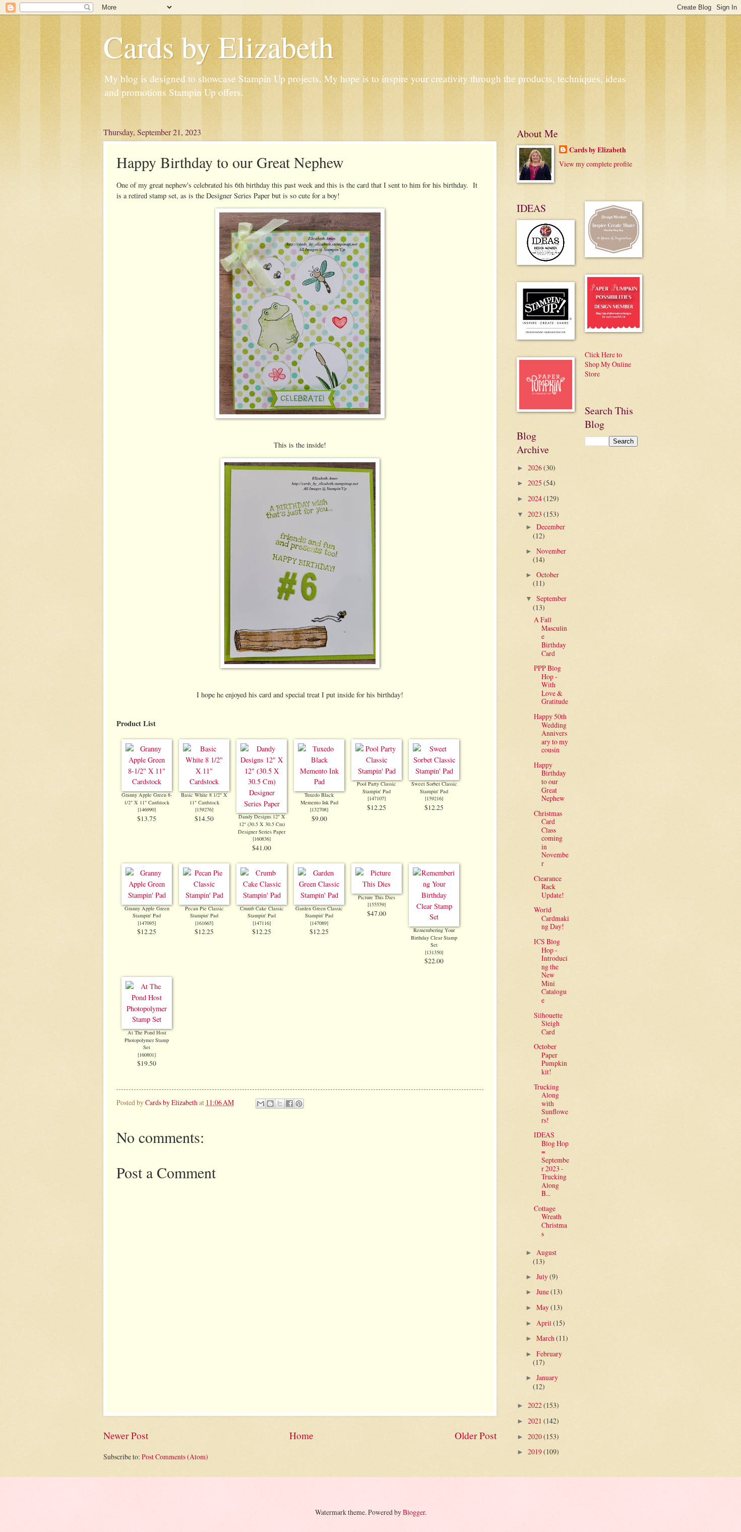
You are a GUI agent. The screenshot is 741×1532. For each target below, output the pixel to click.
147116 (261, 922)
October (547, 574)
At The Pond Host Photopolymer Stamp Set (147, 1040)
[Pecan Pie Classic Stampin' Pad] (204, 895)
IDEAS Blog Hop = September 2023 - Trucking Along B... (551, 1164)
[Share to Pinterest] (299, 1104)
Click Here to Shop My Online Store (608, 364)
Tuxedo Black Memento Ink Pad (319, 798)
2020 (535, 1436)
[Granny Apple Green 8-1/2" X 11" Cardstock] (146, 781)
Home (301, 1435)
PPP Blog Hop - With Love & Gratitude (551, 684)
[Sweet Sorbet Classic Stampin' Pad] (434, 771)
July (542, 1276)
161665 (204, 922)
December (550, 526)
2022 (535, 1405)
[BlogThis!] (270, 1104)
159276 (204, 809)
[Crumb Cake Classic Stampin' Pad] (261, 895)
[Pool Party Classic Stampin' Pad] (376, 771)
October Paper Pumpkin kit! (550, 1059)
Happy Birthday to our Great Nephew (550, 781)
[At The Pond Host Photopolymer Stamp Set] (146, 1019)
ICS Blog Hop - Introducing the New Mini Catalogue (551, 971)
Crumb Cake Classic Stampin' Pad (262, 912)
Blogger (414, 1512)
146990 (146, 809)
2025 (535, 482)
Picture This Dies (376, 897)
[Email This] (261, 1104)
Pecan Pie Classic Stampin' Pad (204, 912)
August (546, 1252)
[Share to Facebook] (289, 1104)
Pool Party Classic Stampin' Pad (376, 787)
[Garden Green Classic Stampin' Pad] (319, 895)
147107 (376, 798)
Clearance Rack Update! (549, 886)
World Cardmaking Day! (551, 918)
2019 (535, 1451)
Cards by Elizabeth (218, 46)
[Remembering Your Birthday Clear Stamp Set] (434, 916)
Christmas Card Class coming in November (551, 838)
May (543, 1307)
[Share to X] (280, 1104)
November (551, 551)
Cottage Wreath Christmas (550, 1220)
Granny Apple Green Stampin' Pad (147, 912)
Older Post (476, 1435)
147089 (319, 922)
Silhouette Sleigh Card (548, 1023)
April (544, 1323)
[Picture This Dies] (376, 884)
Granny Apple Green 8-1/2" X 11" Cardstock (146, 798)
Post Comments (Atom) (175, 1456)
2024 (535, 498)
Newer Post (125, 1435)
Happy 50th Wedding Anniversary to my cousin (551, 733)
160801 (146, 1054)
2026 (535, 467)
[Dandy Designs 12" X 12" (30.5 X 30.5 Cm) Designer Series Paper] (261, 803)
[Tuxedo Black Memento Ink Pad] (319, 781)
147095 (146, 922)
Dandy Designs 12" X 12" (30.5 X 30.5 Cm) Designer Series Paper (261, 824)
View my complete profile (595, 164)
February (549, 1353)
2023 (535, 514)
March (546, 1338)
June (543, 1291)
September (551, 598)
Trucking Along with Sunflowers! (551, 1103)
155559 (376, 904)
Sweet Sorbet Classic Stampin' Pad (434, 787)
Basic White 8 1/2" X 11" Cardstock (204, 798)
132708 (319, 809)
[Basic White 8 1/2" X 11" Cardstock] (204, 781)
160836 (261, 838)
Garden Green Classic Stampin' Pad (319, 912)
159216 (434, 798)
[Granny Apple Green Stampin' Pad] (146, 895)
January (547, 1377)
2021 (535, 1421)
